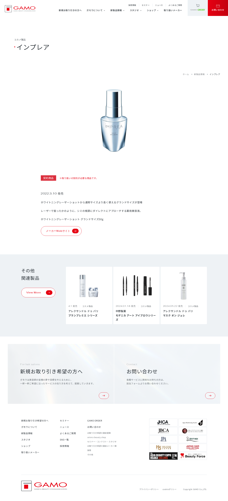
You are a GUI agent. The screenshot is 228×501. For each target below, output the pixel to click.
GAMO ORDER (94, 420)
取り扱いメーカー (173, 10)
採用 (89, 450)
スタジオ (136, 10)
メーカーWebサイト (58, 231)
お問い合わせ (94, 426)
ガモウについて (96, 10)
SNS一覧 (64, 439)
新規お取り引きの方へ (70, 10)
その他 (90, 454)
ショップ (153, 10)
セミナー (146, 5)
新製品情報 (117, 10)
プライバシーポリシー (149, 489)
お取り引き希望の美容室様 (99, 433)
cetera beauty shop (96, 437)
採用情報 (132, 5)
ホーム (186, 74)
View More (33, 292)
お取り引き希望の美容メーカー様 (102, 446)
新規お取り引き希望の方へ (35, 420)
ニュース (159, 5)
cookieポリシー (170, 489)
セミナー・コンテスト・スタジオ (102, 441)
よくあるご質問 (175, 5)
